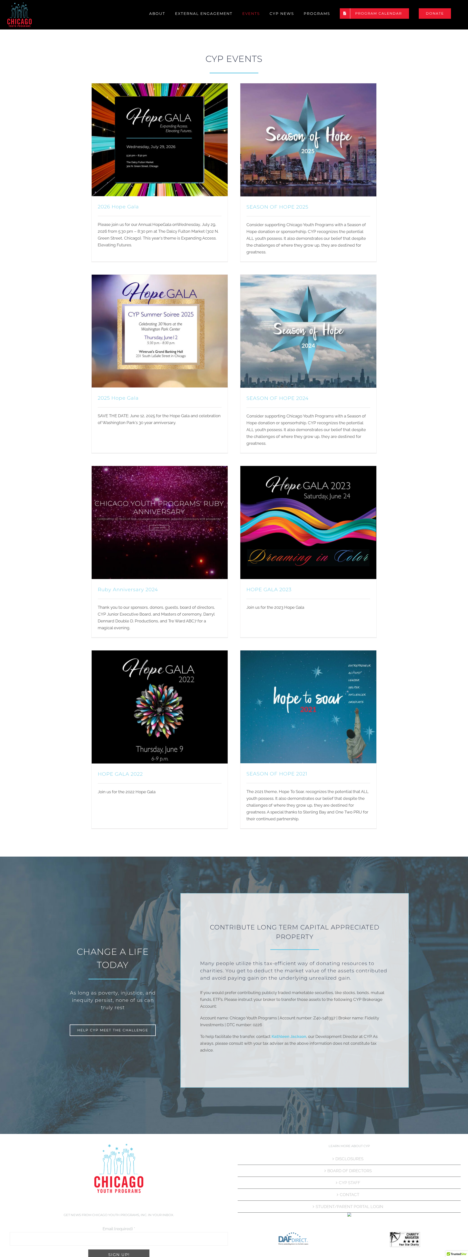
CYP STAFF (349, 1182)
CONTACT (349, 1194)
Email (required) (119, 1228)
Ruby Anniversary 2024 (128, 589)
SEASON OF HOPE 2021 (276, 774)
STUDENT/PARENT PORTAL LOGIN (349, 1206)
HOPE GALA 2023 (269, 589)
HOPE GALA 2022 (120, 774)
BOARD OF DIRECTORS (349, 1170)
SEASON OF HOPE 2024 (277, 398)
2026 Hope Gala (118, 207)
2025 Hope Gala (118, 398)
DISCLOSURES (349, 1158)
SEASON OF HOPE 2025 (277, 207)
